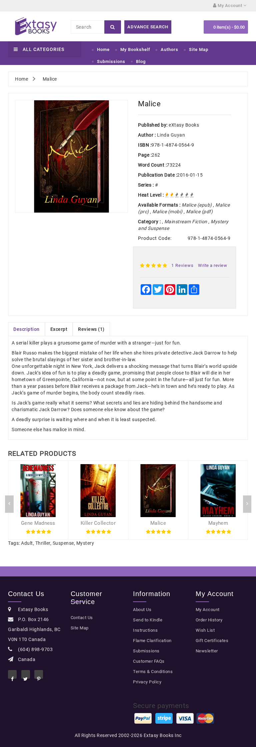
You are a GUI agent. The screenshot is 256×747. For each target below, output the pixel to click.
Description (26, 329)
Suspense (63, 543)
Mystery (85, 543)
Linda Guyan (171, 135)
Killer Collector (98, 523)
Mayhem (218, 523)
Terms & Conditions (153, 671)
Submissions (111, 61)
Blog (141, 61)
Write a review (212, 265)
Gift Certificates (212, 640)
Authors (169, 49)
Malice (50, 79)
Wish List (205, 630)
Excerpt (59, 329)
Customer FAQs (149, 661)
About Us (142, 609)
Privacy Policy (147, 681)
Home (103, 49)
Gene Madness (38, 523)
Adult (27, 543)
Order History (209, 619)
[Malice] (71, 156)
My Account (208, 609)
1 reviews (182, 265)
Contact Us (82, 617)
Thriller (42, 543)
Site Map (198, 49)
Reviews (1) (91, 329)
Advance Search (147, 26)
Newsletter (207, 650)
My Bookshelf (135, 49)
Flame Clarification (152, 640)
